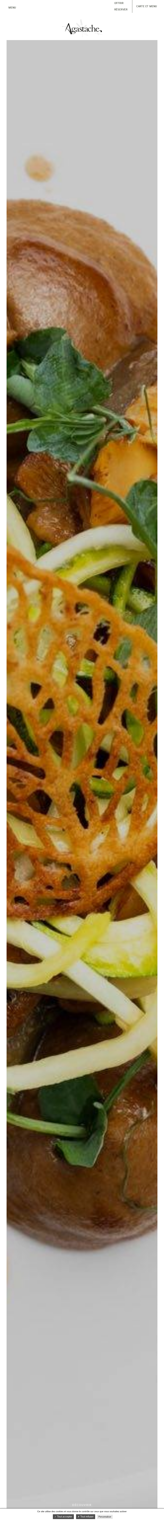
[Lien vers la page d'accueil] (82, 28)
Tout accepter (64, 1516)
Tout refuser (87, 1516)
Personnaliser (104, 1517)
